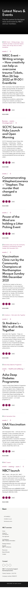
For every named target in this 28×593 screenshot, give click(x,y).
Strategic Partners (6, 543)
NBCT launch (11, 470)
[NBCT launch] (14, 462)
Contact (4, 554)
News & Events (6, 552)
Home (3, 531)
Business (5, 121)
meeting (11, 466)
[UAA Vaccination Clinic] (14, 416)
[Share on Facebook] (3, 110)
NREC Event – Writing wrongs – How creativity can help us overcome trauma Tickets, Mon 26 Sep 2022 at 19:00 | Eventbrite (13, 69)
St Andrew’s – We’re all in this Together (12, 327)
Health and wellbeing (15, 369)
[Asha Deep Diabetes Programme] (14, 365)
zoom (17, 466)
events (4, 51)
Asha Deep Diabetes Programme (10, 378)
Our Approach (5, 536)
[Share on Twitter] (6, 110)
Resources (4, 550)
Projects (4, 546)
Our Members (5, 539)
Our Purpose (5, 534)
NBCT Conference (6, 547)
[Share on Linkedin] (9, 110)
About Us (4, 533)
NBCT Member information (8, 540)
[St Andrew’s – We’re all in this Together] (14, 315)
